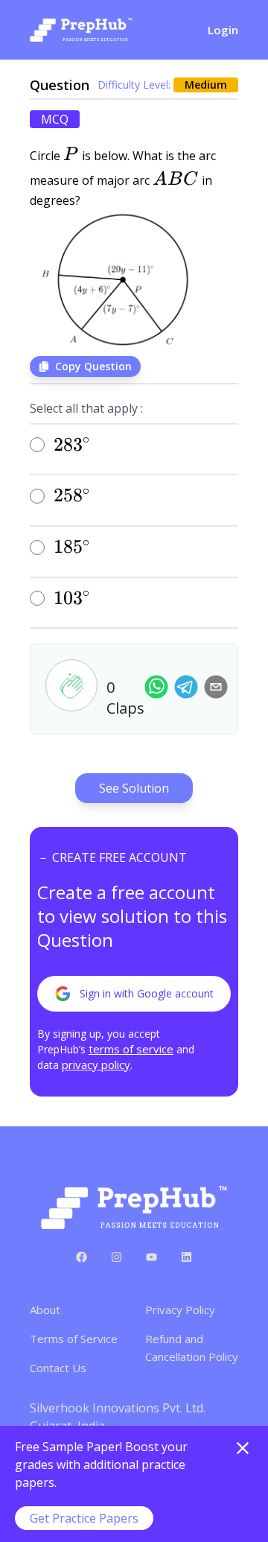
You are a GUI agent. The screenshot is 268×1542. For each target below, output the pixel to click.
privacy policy (96, 1064)
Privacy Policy (180, 1309)
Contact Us (58, 1367)
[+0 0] (71, 685)
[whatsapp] (156, 687)
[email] (216, 687)
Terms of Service (74, 1338)
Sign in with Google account (147, 993)
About (45, 1309)
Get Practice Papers (84, 1518)
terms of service (131, 1048)
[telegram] (186, 687)
